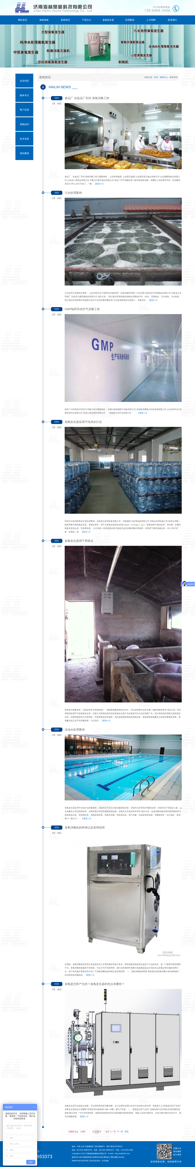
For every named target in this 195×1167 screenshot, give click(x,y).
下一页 (120, 1131)
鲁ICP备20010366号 (114, 1146)
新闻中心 (164, 77)
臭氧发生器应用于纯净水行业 (83, 421)
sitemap (121, 1157)
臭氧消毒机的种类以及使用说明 (85, 827)
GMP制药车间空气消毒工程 (82, 309)
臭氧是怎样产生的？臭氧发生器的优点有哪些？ (95, 984)
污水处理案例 (73, 192)
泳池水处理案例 (75, 729)
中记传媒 (105, 1161)
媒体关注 (24, 95)
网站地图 (114, 1157)
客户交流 (24, 110)
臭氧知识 (24, 124)
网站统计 (106, 1157)
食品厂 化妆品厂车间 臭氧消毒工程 (87, 98)
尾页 (127, 1131)
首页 (156, 77)
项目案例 (24, 153)
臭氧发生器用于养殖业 (79, 540)
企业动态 (24, 81)
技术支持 (24, 139)
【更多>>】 (99, 184)
